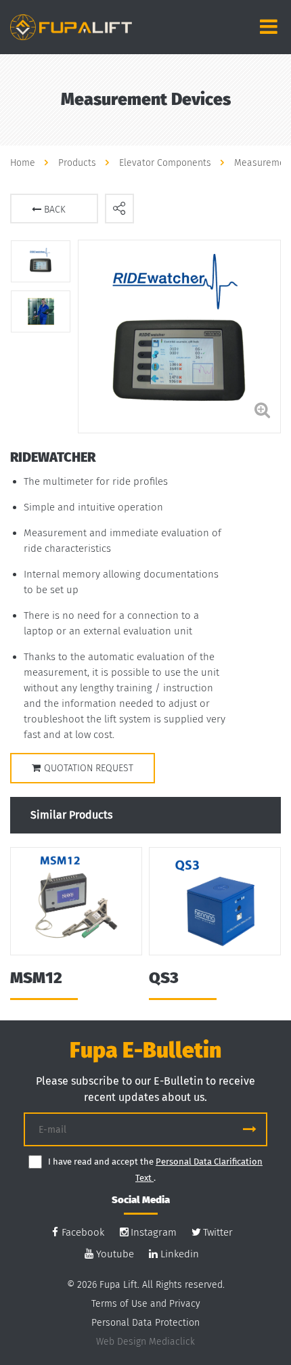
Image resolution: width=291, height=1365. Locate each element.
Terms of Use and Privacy (145, 1303)
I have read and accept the (102, 1161)
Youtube (115, 1254)
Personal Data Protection (145, 1322)
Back (53, 209)
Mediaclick (172, 1341)
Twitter (218, 1232)
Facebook (83, 1232)
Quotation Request (88, 768)
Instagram (154, 1232)
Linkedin (179, 1254)
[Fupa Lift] (71, 26)
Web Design (121, 1341)
